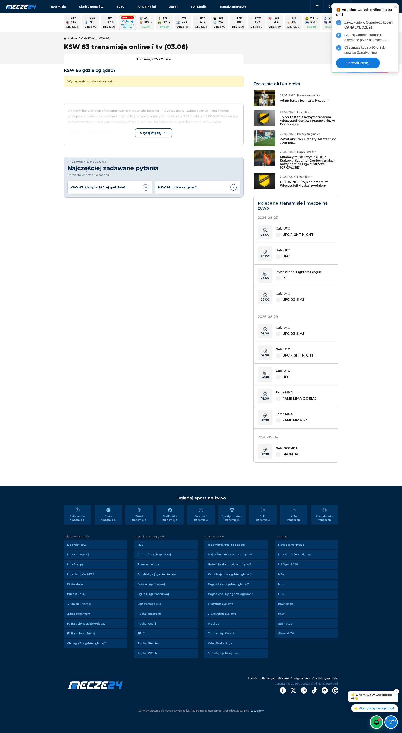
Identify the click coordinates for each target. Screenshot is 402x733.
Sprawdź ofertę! (358, 63)
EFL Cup (143, 633)
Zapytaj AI (391, 722)
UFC (281, 594)
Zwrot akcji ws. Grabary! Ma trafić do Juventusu (308, 141)
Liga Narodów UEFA (80, 574)
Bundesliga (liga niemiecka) (157, 574)
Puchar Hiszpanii (149, 613)
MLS (140, 544)
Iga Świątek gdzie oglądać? (226, 544)
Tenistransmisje (108, 518)
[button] (317, 6)
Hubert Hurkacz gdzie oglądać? (229, 564)
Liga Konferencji (78, 554)
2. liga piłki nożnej (79, 613)
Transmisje (57, 7)
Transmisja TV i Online (153, 59)
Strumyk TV (286, 633)
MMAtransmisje (294, 518)
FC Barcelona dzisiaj (81, 633)
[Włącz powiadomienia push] (376, 722)
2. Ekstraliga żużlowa (222, 613)
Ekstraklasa (75, 584)
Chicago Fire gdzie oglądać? (86, 643)
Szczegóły (257, 710)
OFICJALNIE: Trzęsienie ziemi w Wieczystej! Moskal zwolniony (304, 183)
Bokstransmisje (263, 518)
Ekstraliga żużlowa (220, 603)
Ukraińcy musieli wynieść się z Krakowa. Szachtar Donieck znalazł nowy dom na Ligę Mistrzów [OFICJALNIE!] (307, 162)
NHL (281, 584)
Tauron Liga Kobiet (221, 633)
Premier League (148, 564)
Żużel (173, 7)
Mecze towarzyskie (291, 544)
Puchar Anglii (147, 623)
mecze (21, 6)
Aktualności (147, 7)
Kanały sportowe (233, 7)
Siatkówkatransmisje (170, 518)
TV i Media (199, 7)
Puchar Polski (76, 594)
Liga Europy (75, 564)
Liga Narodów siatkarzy (294, 554)
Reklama (283, 678)
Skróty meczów (91, 7)
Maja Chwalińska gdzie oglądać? (230, 554)
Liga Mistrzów (76, 544)
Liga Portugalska (149, 603)
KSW (281, 613)
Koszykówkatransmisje (324, 518)
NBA (281, 574)
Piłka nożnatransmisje (77, 518)
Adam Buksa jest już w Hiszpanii (304, 100)
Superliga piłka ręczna (223, 653)
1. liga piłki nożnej (79, 603)
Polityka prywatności (325, 678)
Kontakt (253, 678)
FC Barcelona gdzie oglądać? (87, 623)
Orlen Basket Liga (220, 643)
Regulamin (301, 678)
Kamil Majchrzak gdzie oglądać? (230, 574)
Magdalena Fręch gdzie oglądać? (230, 594)
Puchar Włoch (147, 653)
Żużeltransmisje (139, 518)
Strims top (285, 623)
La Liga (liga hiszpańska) (154, 554)
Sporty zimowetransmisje (232, 518)
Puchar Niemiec (148, 643)
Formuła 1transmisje (201, 518)
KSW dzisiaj (286, 603)
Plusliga (213, 623)
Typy (120, 7)
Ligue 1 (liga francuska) (153, 594)
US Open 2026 (288, 564)
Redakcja (268, 678)
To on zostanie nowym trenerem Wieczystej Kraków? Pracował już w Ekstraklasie (307, 120)
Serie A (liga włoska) (151, 584)
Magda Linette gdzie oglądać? (228, 584)
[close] (395, 6)
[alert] (365, 38)
